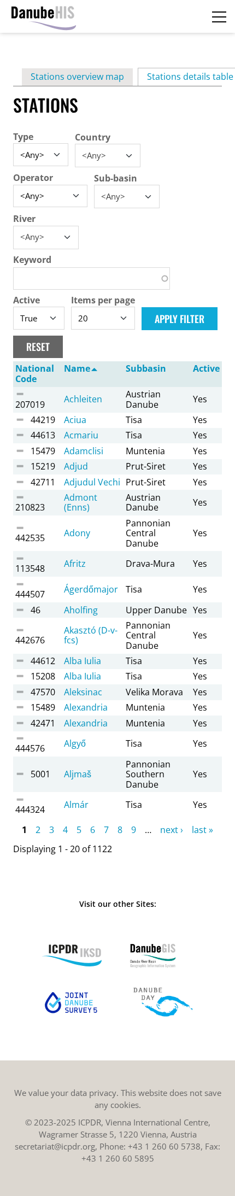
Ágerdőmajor (91, 589)
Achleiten (83, 399)
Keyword (32, 260)
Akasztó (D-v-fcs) (91, 635)
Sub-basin (115, 178)
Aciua (75, 420)
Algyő (75, 743)
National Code (34, 373)
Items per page (103, 300)
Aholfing (81, 610)
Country (92, 137)
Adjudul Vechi (92, 482)
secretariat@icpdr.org (55, 1146)
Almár (76, 805)
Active (26, 300)
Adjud (76, 466)
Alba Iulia (82, 661)
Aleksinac (83, 692)
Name (77, 368)
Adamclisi (83, 451)
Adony (77, 533)
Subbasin (146, 368)
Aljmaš (77, 774)
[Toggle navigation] (219, 16)
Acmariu (81, 435)
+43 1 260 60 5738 (164, 1146)
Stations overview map (77, 77)
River (24, 219)
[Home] (44, 16)
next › (171, 830)
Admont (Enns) (80, 502)
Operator (33, 178)
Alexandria (86, 707)
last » (202, 830)
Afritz (75, 564)
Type (23, 137)
